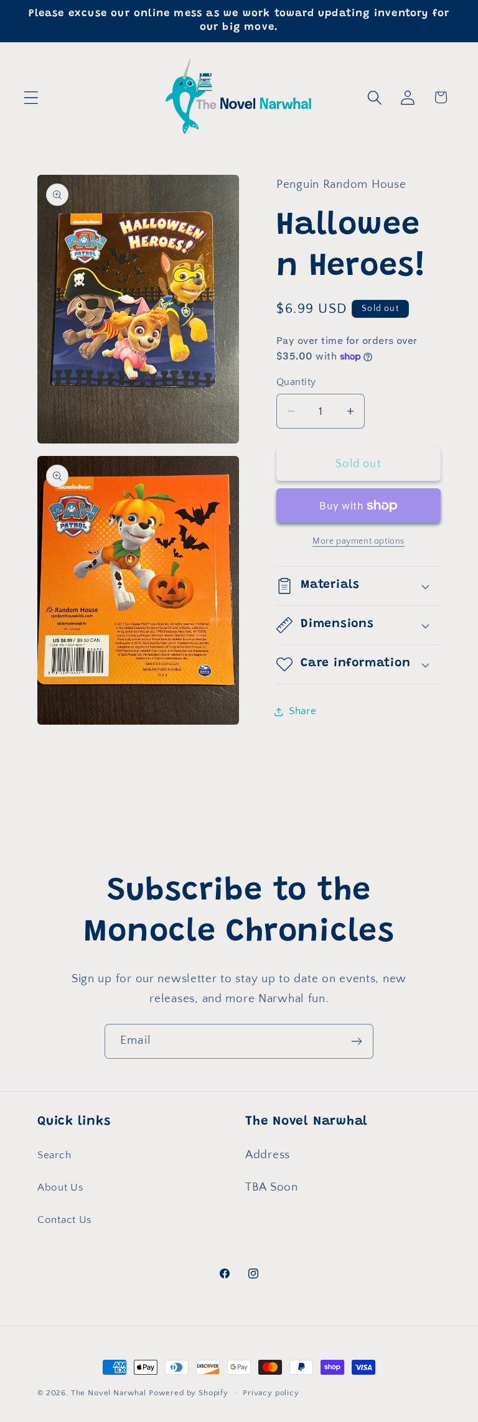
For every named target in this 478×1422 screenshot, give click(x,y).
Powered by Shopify (188, 1392)
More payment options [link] (358, 541)
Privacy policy (271, 1392)
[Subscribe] (356, 1041)
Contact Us (64, 1219)
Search (54, 1155)
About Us (60, 1187)
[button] (31, 97)
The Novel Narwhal (108, 1392)
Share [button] (303, 711)
